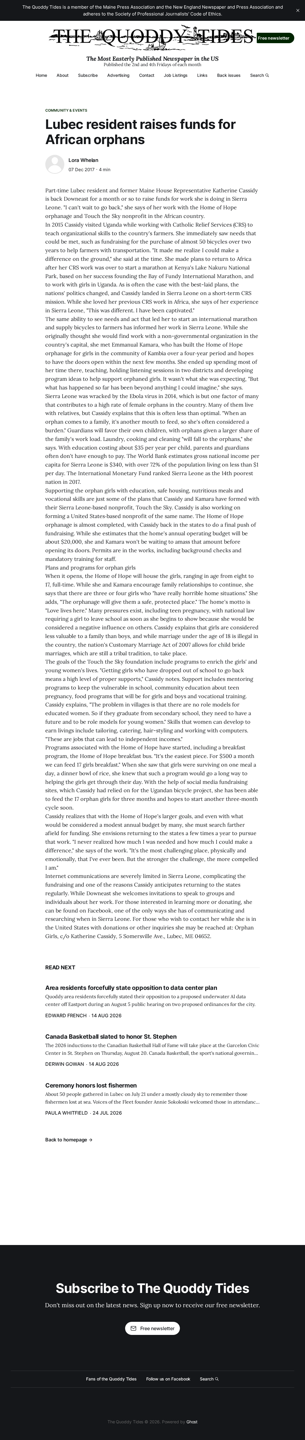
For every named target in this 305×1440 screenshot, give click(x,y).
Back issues (229, 75)
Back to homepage (66, 1140)
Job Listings (176, 75)
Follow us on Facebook (168, 1378)
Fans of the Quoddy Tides (111, 1378)
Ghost (192, 1421)
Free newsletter (274, 37)
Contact (146, 75)
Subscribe (88, 75)
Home (41, 75)
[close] (298, 10)
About (63, 75)
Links (202, 75)
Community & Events (66, 110)
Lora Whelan (83, 160)
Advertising (118, 75)
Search (257, 75)
